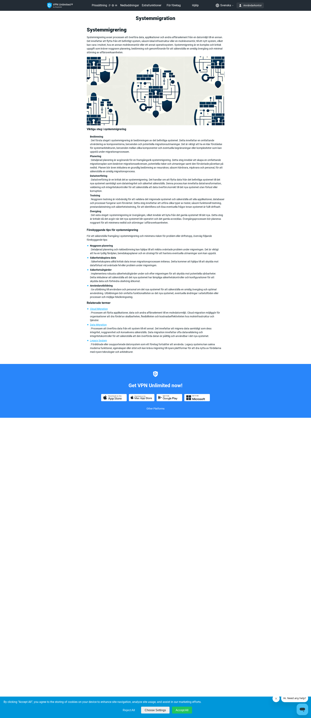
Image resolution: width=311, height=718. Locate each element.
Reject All (129, 710)
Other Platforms (155, 408)
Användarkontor (252, 5)
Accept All (182, 710)
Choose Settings (155, 710)
